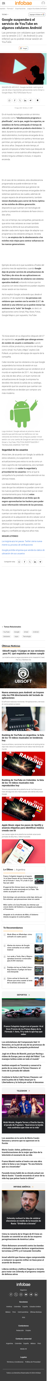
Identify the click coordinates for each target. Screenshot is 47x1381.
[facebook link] (11, 1294)
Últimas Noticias (36, 1312)
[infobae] (23, 3)
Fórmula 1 (6, 8)
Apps (16, 636)
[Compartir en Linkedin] (25, 100)
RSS (23, 1317)
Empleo (28, 1330)
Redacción (20, 1330)
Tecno (4, 14)
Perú (14, 1312)
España (25, 1306)
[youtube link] (26, 1294)
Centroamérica (23, 1312)
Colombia (17, 1306)
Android (36, 632)
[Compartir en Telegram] (30, 100)
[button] (3, 3)
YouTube (6, 632)
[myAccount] (43, 3)
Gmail (26, 632)
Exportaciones (16, 8)
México (7, 1312)
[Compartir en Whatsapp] (9, 100)
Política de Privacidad (32, 1362)
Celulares (6, 636)
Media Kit (23, 1349)
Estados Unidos (35, 1306)
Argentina (9, 1343)
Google (16, 632)
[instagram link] (21, 1294)
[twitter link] (16, 1294)
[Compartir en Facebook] (15, 100)
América (9, 1306)
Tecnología (27, 636)
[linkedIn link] (36, 1294)
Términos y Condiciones (15, 1362)
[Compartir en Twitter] (20, 100)
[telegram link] (31, 1294)
